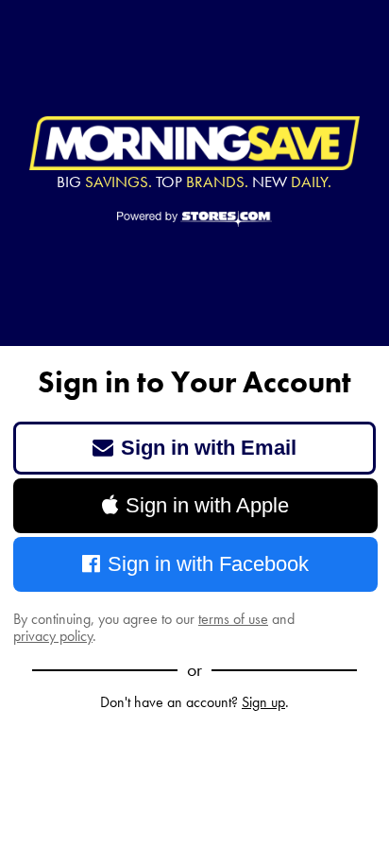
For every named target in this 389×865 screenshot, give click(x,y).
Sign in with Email (208, 447)
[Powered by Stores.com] (195, 220)
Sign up (263, 702)
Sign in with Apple (207, 505)
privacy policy (53, 636)
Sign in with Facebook (208, 564)
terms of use (233, 619)
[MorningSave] (194, 143)
